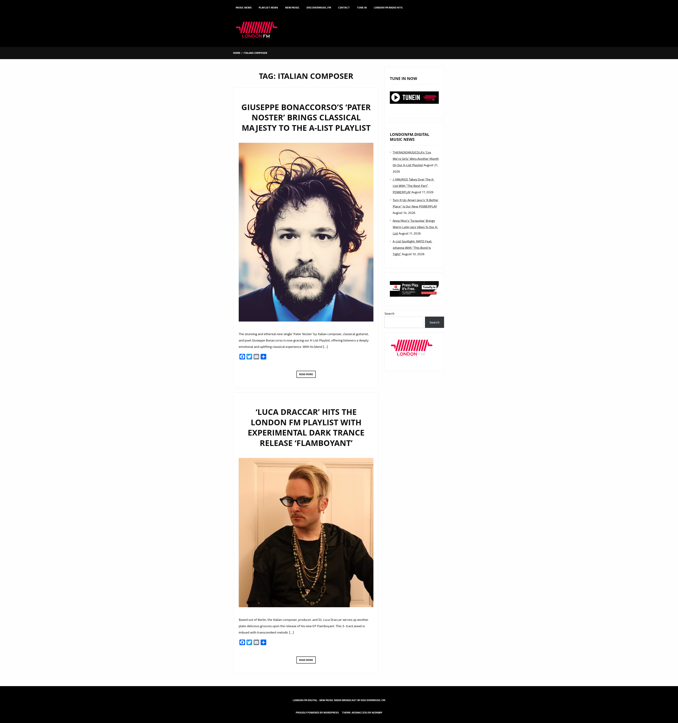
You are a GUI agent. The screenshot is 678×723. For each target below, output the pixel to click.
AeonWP (377, 712)
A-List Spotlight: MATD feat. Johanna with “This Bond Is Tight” (412, 247)
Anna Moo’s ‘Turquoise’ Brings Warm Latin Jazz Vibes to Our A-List (415, 227)
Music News (244, 7)
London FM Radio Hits (388, 7)
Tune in (362, 7)
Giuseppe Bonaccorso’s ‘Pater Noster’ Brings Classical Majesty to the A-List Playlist (306, 117)
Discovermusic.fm (319, 7)
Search (389, 313)
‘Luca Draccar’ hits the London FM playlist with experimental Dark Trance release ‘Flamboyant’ (306, 427)
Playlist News (268, 7)
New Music (292, 7)
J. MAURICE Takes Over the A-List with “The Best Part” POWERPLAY (413, 185)
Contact (344, 7)
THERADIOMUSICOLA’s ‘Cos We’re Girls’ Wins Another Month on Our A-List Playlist (416, 158)
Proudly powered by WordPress (317, 712)
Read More (307, 375)
